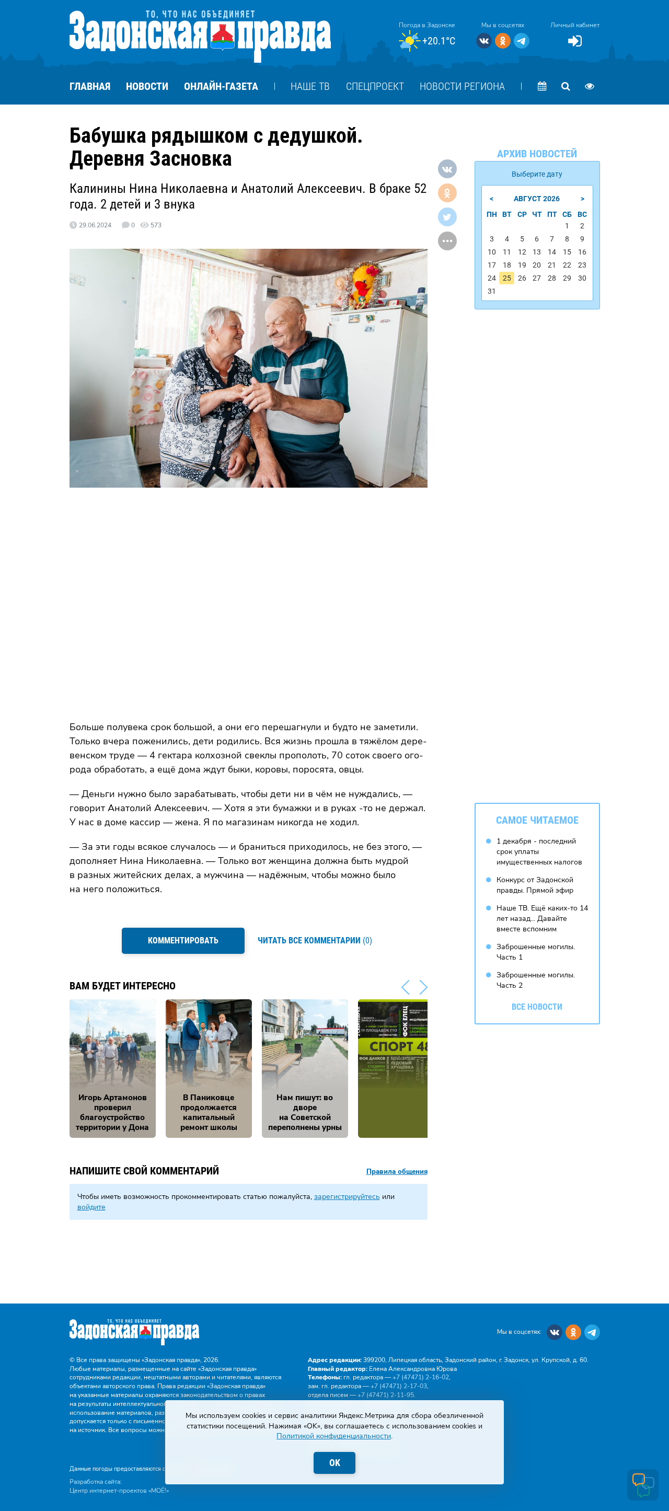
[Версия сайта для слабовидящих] (589, 86)
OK (334, 1462)
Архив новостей (537, 153)
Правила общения (397, 1171)
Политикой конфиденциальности (333, 1436)
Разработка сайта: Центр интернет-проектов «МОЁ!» (119, 1486)
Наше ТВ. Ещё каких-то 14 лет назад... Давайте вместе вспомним (542, 918)
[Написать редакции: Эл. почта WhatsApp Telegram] (643, 1485)
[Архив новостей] (542, 86)
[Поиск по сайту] (566, 86)
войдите (91, 1207)
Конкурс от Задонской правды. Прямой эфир (535, 885)
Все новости (537, 1007)
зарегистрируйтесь (347, 1197)
